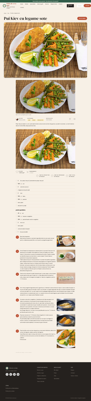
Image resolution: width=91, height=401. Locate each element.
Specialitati (32, 4)
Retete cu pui (40, 370)
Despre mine (54, 4)
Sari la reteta (82, 18)
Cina (8, 13)
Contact (22, 7)
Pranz (33, 120)
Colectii (60, 4)
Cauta (87, 5)
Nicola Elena (22, 119)
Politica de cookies (10, 391)
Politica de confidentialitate (12, 388)
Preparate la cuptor (41, 378)
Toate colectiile (40, 381)
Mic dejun (56, 370)
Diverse (47, 4)
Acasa (5, 13)
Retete (26, 4)
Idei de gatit (40, 4)
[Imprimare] (70, 119)
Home (21, 4)
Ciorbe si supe (40, 373)
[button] (74, 119)
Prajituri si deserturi (41, 375)
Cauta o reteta (74, 375)
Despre (72, 370)
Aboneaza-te (70, 5)
